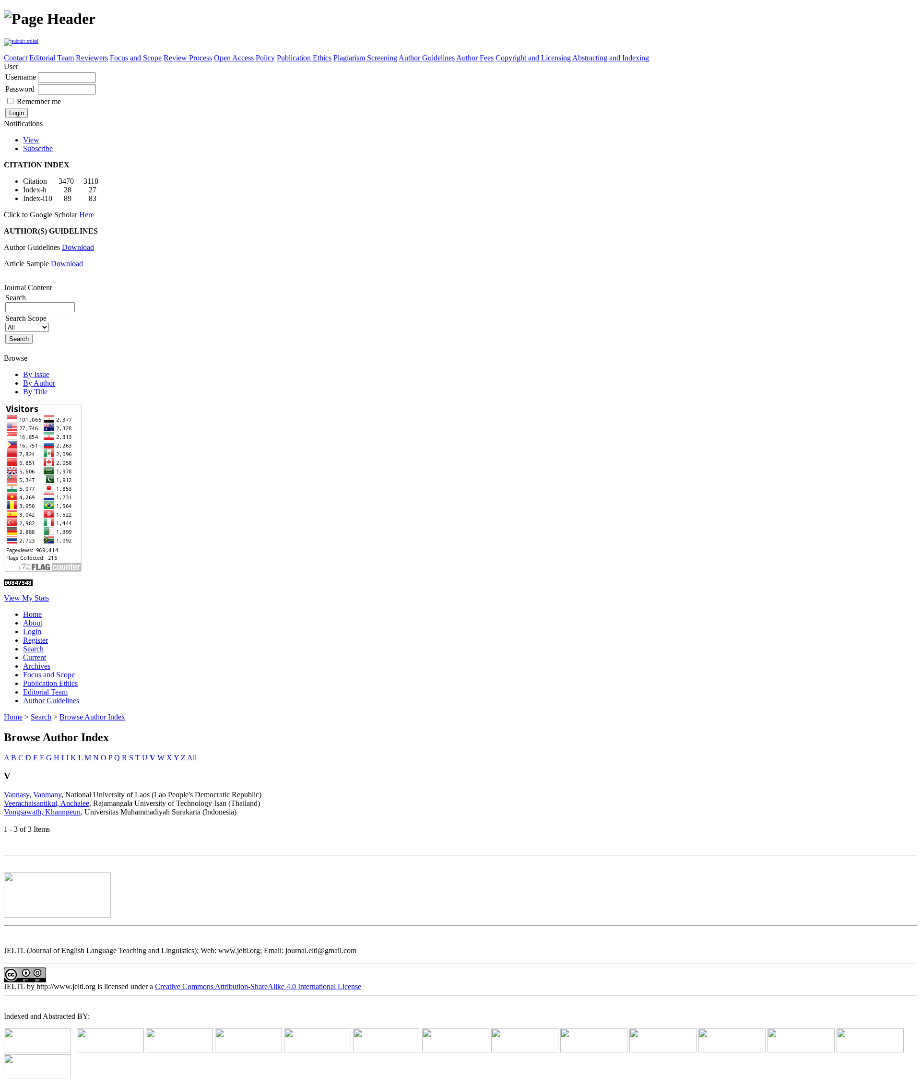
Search (33, 649)
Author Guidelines (427, 58)
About (32, 623)
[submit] (21, 40)
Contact (15, 58)
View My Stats (26, 598)
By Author (39, 383)
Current (34, 657)
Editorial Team (51, 58)
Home (32, 614)
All (192, 758)
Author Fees (475, 58)
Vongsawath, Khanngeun (42, 812)
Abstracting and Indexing (610, 58)
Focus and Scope (136, 58)
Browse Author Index (92, 717)
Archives (36, 666)
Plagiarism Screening (365, 58)
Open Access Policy (244, 58)
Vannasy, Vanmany (32, 795)
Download (78, 247)
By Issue (36, 374)
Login (32, 631)
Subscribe (38, 148)
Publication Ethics (304, 58)
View (31, 140)
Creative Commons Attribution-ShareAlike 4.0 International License (258, 986)
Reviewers (92, 58)
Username (20, 77)
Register (35, 640)
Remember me (39, 101)
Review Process (188, 58)
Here (86, 215)
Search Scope (26, 318)
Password (20, 89)
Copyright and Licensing (533, 58)
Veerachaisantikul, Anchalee (46, 803)
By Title (35, 392)
